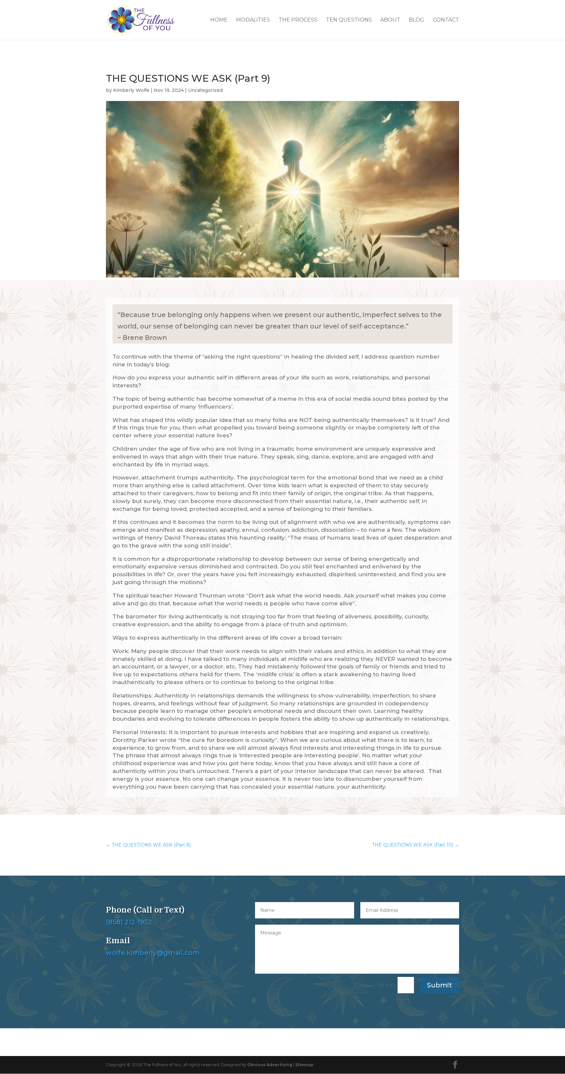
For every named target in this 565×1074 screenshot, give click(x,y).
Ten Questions (349, 20)
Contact (446, 20)
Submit (439, 985)
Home (219, 20)
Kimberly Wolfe (131, 90)
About (390, 20)
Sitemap (304, 1064)
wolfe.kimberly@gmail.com (153, 953)
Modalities (253, 20)
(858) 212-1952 (129, 922)
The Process (298, 20)
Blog (416, 20)
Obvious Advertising (269, 1064)
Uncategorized (205, 90)
